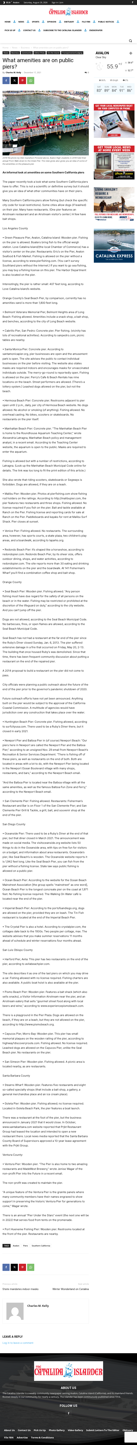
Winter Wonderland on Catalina (70, 1289)
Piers (25, 1245)
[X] (14, 80)
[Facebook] (132, 3)
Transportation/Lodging (72, 52)
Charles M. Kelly (13, 72)
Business (25, 47)
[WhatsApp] (30, 80)
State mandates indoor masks (20, 1289)
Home (5, 47)
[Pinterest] (22, 80)
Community (27, 52)
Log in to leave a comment (17, 1342)
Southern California (41, 1245)
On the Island (53, 52)
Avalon (16, 1245)
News (14, 47)
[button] (130, 41)
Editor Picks (40, 52)
